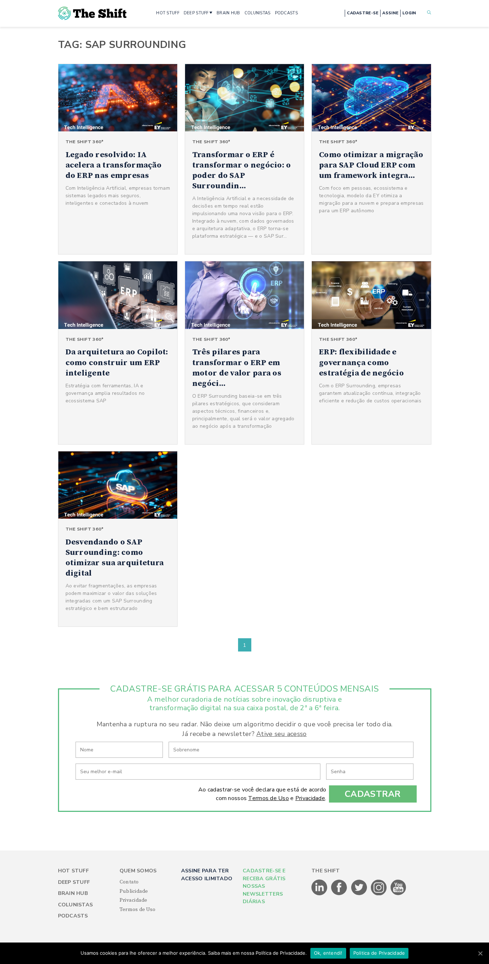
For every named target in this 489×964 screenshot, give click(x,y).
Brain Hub (73, 893)
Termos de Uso (268, 798)
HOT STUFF (167, 13)
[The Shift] (92, 13)
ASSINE (390, 13)
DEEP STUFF (196, 13)
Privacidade (310, 798)
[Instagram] (379, 894)
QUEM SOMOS (138, 870)
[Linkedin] (319, 894)
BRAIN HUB (228, 13)
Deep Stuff (74, 882)
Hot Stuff (73, 870)
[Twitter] (359, 894)
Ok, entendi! (328, 953)
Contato (129, 882)
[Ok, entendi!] (480, 953)
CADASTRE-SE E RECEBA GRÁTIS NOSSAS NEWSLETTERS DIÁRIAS (264, 886)
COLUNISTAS (258, 13)
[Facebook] (339, 894)
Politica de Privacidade (379, 953)
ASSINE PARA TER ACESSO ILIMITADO (206, 874)
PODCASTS (286, 13)
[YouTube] (398, 894)
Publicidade (134, 891)
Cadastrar (373, 794)
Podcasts (73, 915)
